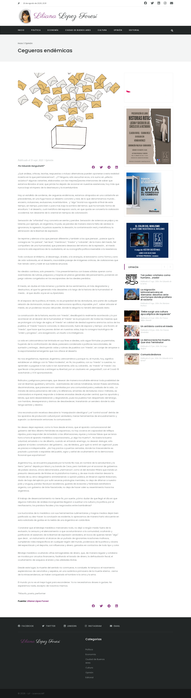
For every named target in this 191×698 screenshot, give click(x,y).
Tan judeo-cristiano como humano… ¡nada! (155, 276)
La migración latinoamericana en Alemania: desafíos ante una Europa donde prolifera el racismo (156, 294)
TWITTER (50, 626)
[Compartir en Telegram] (109, 167)
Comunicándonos (151, 354)
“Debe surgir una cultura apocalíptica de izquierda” (156, 313)
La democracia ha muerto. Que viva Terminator (156, 341)
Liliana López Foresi (38, 601)
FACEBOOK (27, 626)
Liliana (65, 16)
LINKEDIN (72, 626)
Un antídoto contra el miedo (157, 326)
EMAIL (116, 626)
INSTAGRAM (95, 626)
